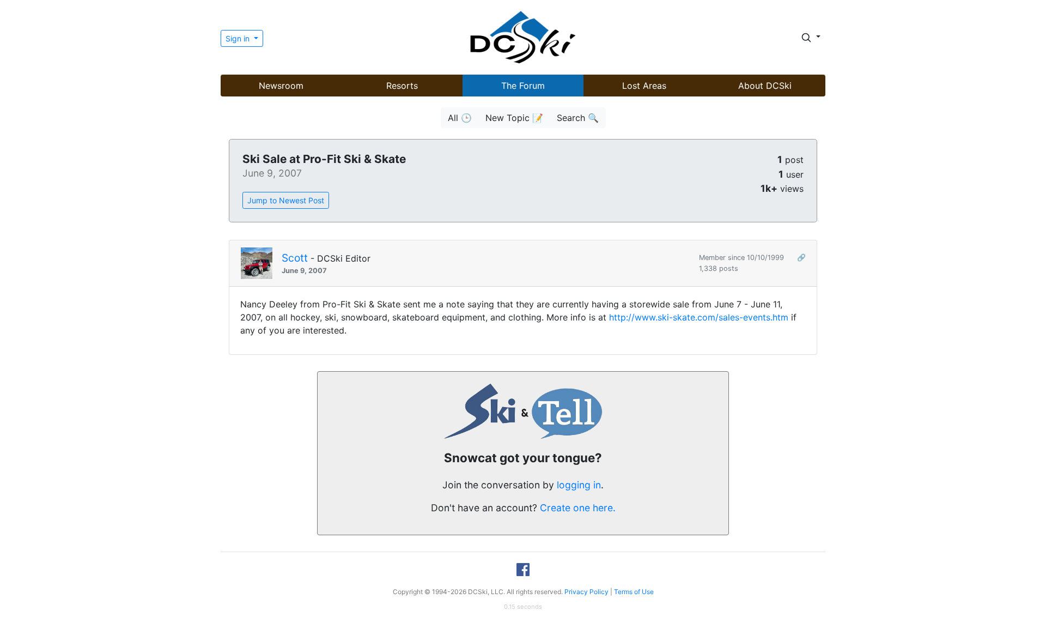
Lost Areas (644, 85)
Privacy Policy (586, 592)
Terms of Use (634, 592)
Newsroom (281, 85)
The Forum (523, 85)
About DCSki (765, 85)
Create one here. (578, 507)
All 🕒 (460, 117)
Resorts (402, 85)
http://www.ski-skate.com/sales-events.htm (698, 317)
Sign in (239, 38)
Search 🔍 (578, 117)
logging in (579, 485)
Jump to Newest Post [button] (285, 200)
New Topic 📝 (514, 117)
